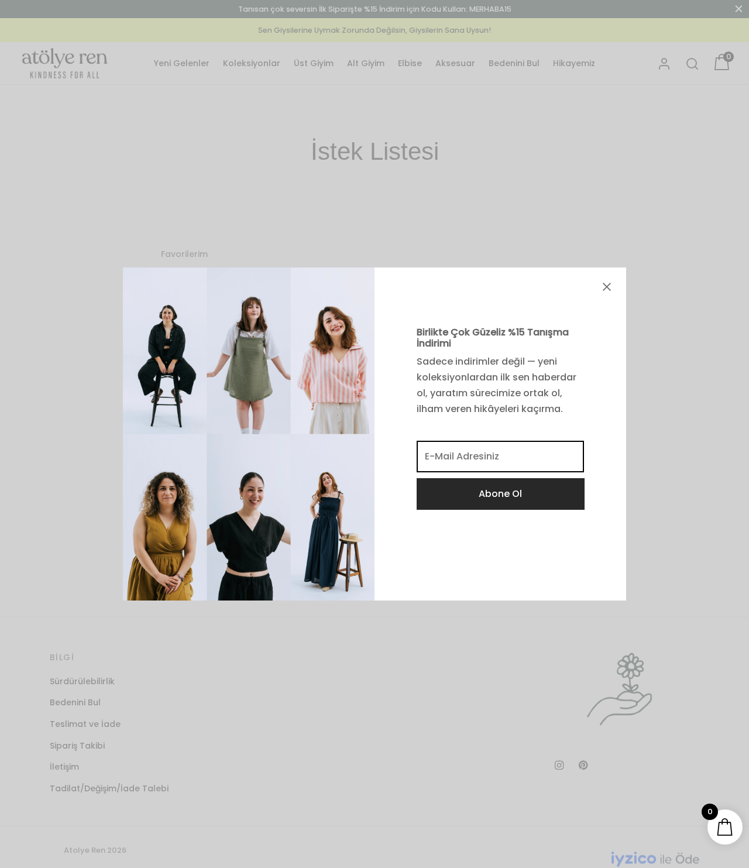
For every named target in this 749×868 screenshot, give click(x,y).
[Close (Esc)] (606, 286)
